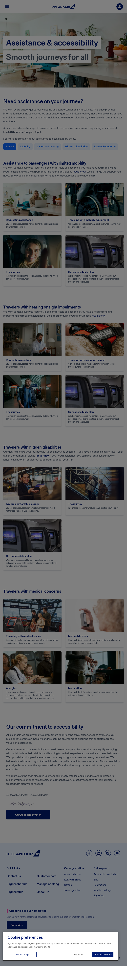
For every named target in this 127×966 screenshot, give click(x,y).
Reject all (78, 954)
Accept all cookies (102, 954)
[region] (60, 946)
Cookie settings (22, 954)
